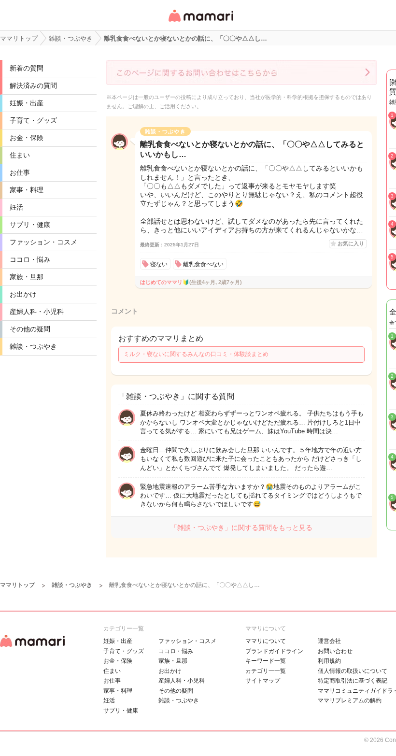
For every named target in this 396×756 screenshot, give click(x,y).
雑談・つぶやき (33, 346)
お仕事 (20, 172)
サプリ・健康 (30, 224)
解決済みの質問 (33, 85)
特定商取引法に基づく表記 (352, 680)
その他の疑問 (30, 329)
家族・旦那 (26, 277)
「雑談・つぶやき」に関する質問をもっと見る (241, 527)
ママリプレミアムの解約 (350, 700)
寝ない (159, 264)
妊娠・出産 (26, 103)
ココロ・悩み (30, 259)
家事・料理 (26, 190)
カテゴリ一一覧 (265, 671)
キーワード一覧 (265, 660)
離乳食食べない (203, 264)
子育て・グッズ (33, 120)
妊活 (16, 207)
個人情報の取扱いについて (352, 671)
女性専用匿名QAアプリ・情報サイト (200, 22)
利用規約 (329, 660)
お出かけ (23, 294)
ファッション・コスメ (43, 242)
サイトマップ (262, 680)
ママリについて (265, 641)
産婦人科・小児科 (37, 311)
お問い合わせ (335, 651)
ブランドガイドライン (274, 651)
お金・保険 (26, 138)
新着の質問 (26, 68)
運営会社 (329, 641)
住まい (20, 155)
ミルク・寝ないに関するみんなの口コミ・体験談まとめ (196, 354)
